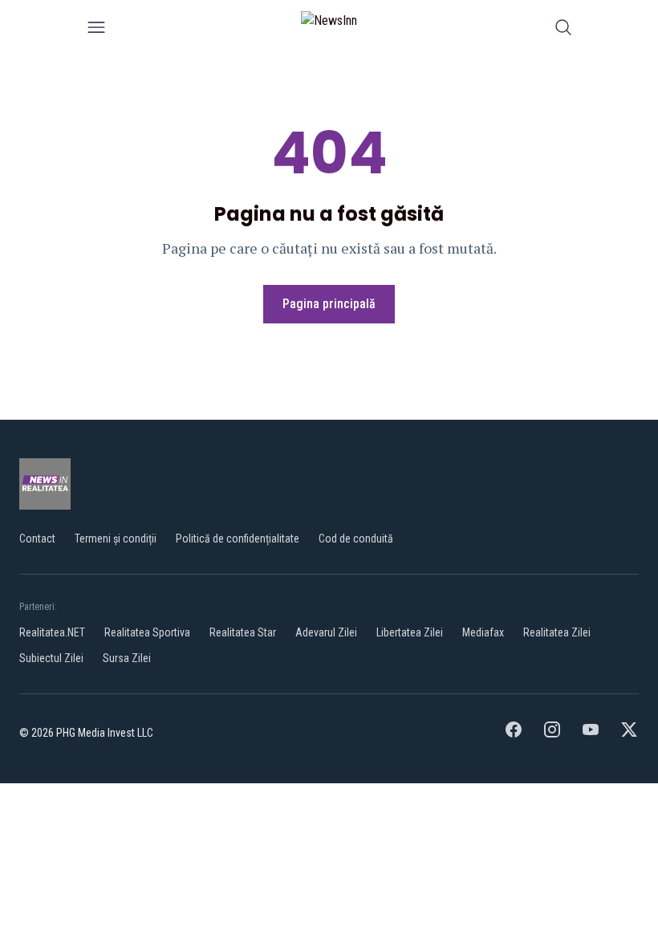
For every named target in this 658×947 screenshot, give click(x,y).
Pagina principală (329, 303)
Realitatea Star (242, 632)
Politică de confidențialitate (237, 538)
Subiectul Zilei (51, 658)
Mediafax (483, 632)
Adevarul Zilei (326, 632)
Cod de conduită (356, 538)
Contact (37, 538)
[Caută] (563, 30)
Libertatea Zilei (409, 632)
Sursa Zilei (127, 658)
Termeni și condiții (115, 538)
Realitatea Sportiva (147, 632)
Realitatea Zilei (557, 632)
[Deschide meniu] (96, 30)
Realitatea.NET (52, 632)
